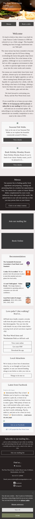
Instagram (16, 104)
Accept (17, 515)
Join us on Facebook (17, 425)
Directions (18, 466)
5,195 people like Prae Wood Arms (18, 429)
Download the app (17, 350)
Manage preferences (17, 504)
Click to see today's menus (17, 206)
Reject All (17, 510)
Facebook (26, 104)
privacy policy (25, 500)
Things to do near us (17, 376)
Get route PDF (17, 347)
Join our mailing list (17, 453)
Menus (8, 24)
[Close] (33, 493)
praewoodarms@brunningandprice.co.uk (20, 479)
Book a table (26, 24)
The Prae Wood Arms (12, 3)
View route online (17, 343)
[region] (17, 504)
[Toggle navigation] (31, 4)
